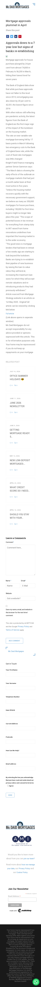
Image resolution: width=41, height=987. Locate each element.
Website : (9, 593)
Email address (11, 764)
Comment (10, 542)
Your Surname (11, 683)
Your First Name (11, 670)
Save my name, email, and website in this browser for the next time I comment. (19, 613)
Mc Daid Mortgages (16, 651)
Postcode (9, 737)
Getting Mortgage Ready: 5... (20, 433)
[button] (36, 982)
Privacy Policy (23, 626)
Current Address (12, 724)
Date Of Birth (10, 710)
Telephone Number (13, 697)
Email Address (14, 896)
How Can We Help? (12, 750)
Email (23, 581)
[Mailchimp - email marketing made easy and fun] (20, 910)
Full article (10, 314)
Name (8, 581)
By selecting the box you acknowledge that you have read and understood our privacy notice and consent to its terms (20, 782)
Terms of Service (12, 630)
